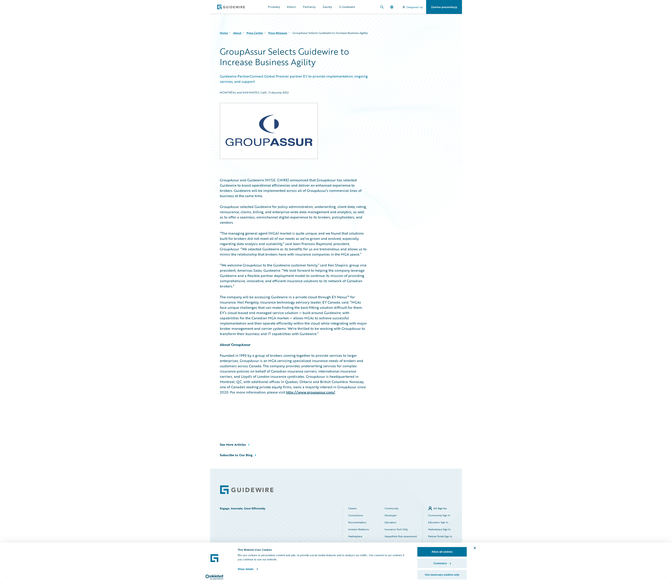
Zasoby (327, 7)
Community (391, 508)
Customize (440, 563)
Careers (352, 508)
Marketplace (355, 536)
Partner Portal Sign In (440, 536)
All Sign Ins (440, 508)
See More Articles (233, 444)
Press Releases (277, 33)
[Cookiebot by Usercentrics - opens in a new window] (214, 577)
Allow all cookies (442, 551)
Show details (246, 569)
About (237, 33)
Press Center (255, 33)
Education (390, 522)
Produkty (274, 7)
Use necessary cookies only (442, 574)
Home (224, 33)
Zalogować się (414, 7)
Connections (355, 515)
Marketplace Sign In (439, 529)
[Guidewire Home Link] (247, 489)
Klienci (291, 7)
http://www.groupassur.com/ (310, 392)
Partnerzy (309, 7)
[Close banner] (475, 548)
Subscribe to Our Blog (236, 455)
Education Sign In (438, 522)
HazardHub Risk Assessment (401, 536)
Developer (391, 515)
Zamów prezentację (444, 7)
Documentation (357, 522)
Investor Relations (358, 529)
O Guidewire (347, 7)
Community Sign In (439, 515)
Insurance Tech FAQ (396, 529)
